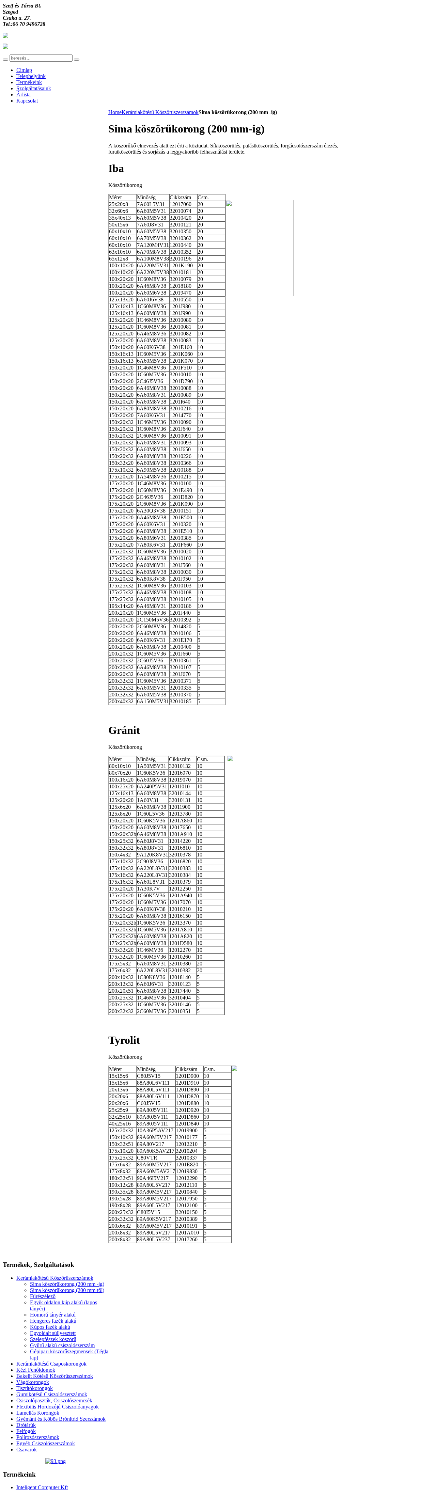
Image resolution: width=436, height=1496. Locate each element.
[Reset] (76, 60)
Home (115, 112)
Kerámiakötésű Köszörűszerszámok (160, 112)
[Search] (5, 60)
